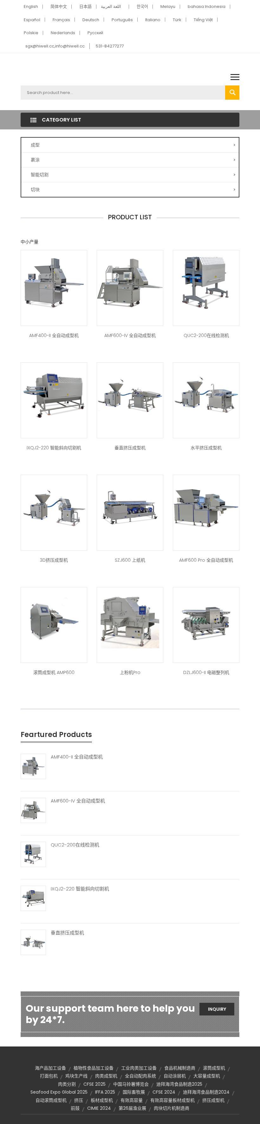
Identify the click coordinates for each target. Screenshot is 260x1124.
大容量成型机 (206, 1076)
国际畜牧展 (134, 1092)
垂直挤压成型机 (130, 448)
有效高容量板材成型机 (172, 1100)
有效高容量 (131, 1100)
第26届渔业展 (132, 1108)
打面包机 (49, 1076)
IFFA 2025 (105, 1092)
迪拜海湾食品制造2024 (206, 1092)
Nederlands (63, 33)
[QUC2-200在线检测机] (33, 854)
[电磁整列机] (206, 619)
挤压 (78, 1100)
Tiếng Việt (203, 20)
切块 (133, 189)
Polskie (31, 33)
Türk (177, 20)
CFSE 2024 (164, 1092)
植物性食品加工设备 (94, 1068)
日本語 (85, 6)
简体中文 (58, 6)
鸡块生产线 (76, 1076)
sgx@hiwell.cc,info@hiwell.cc (55, 46)
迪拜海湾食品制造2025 (179, 1084)
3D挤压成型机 (54, 560)
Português (122, 20)
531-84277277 (110, 46)
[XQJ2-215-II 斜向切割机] (54, 395)
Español (32, 20)
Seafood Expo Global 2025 (59, 1092)
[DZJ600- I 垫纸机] (130, 507)
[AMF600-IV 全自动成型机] (33, 810)
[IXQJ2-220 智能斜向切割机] (33, 898)
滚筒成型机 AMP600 (54, 672)
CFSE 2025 (94, 1084)
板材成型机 (102, 1100)
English (31, 6)
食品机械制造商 (179, 1068)
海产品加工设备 (50, 1068)
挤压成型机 (213, 1100)
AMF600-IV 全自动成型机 (130, 335)
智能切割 (133, 175)
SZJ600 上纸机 (130, 560)
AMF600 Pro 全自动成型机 (206, 560)
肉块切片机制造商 (171, 1108)
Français (61, 20)
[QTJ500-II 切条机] (206, 282)
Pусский (95, 33)
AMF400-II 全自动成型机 (54, 335)
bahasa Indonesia (206, 6)
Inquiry (217, 1009)
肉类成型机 (106, 1076)
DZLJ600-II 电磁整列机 (206, 672)
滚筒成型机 (214, 1068)
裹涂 (133, 160)
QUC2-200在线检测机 (206, 335)
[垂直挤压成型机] (33, 942)
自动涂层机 (175, 1076)
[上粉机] (130, 619)
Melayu (167, 6)
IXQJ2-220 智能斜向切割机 (54, 448)
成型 (133, 145)
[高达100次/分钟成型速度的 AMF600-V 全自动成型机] (54, 282)
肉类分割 (67, 1084)
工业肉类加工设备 (139, 1068)
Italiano (152, 20)
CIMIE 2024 (99, 1108)
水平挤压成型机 (206, 448)
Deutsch (90, 20)
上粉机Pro (130, 672)
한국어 (142, 6)
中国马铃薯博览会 (131, 1084)
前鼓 (75, 1108)
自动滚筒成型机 (51, 1100)
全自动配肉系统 (140, 1076)
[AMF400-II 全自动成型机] (33, 766)
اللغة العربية (111, 6)
